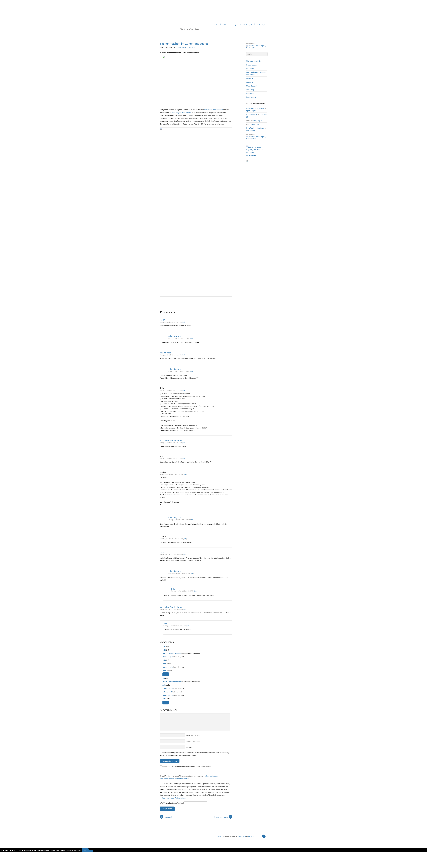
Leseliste (249, 78)
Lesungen (234, 24)
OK (85, 850)
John (164, 685)
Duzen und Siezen (222, 817)
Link (183, 322)
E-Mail (188, 741)
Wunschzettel (251, 86)
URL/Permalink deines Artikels (171, 803)
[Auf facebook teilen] (229, 298)
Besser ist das (251, 65)
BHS (162, 552)
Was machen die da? (253, 61)
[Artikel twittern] (231, 298)
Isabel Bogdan (182, 47)
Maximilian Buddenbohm (213, 110)
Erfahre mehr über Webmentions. (173, 798)
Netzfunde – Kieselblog (255, 108)
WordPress (251, 836)
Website (189, 747)
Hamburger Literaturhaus (181, 112)
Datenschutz (251, 97)
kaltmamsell (165, 352)
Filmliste (249, 82)
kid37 (162, 320)
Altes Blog (250, 90)
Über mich (224, 24)
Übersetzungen (260, 24)
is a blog (185, 19)
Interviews (250, 68)
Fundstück (166, 817)
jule (163, 678)
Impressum (250, 93)
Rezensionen (251, 155)
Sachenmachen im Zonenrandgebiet (184, 44)
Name (188, 735)
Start (216, 24)
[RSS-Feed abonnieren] (260, 836)
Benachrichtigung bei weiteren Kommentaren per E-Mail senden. (187, 766)
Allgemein (192, 47)
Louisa (164, 663)
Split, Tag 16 (251, 111)
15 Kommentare (166, 298)
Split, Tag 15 (256, 124)
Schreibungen (246, 24)
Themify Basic (242, 836)
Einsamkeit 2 (251, 130)
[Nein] (91, 851)
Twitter (3, 853)
